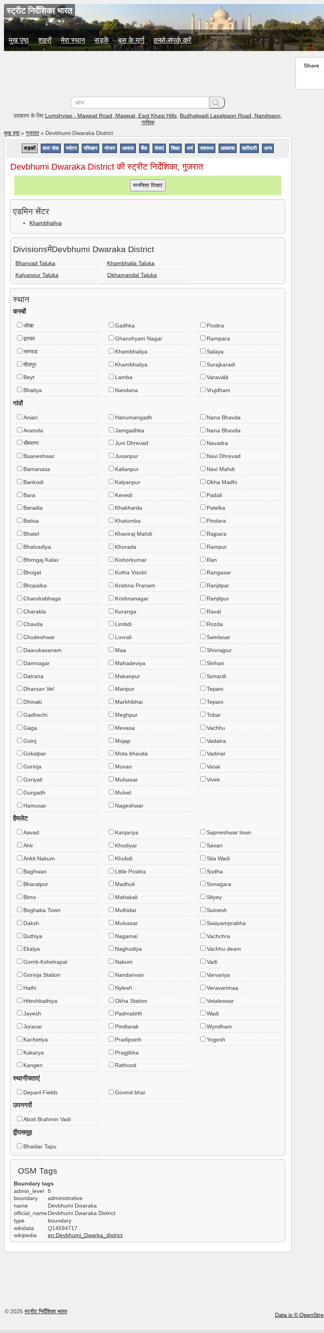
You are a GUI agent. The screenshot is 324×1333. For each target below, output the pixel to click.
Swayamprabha (226, 923)
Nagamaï (126, 936)
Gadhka (125, 325)
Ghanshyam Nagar (138, 338)
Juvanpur (126, 456)
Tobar (214, 715)
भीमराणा (31, 443)
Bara (29, 495)
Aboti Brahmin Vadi (47, 1119)
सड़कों (30, 148)
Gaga (30, 728)
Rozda (215, 624)
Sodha (215, 871)
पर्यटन (71, 148)
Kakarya (33, 1052)
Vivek (213, 779)
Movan (123, 766)
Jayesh (32, 1013)
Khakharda (128, 508)
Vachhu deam (224, 949)
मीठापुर (29, 364)
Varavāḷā (217, 377)
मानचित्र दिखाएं (147, 185)
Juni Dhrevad (131, 443)
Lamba (123, 377)
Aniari (30, 417)
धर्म (190, 148)
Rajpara (216, 534)
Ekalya (31, 949)
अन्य (268, 148)
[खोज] (217, 102)
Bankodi (33, 482)
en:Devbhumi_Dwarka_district (85, 1235)
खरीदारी (249, 148)
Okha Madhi (222, 482)
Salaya (215, 351)
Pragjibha (127, 1052)
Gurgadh (34, 792)
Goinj (29, 741)
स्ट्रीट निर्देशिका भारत (45, 1311)
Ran (212, 560)
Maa (120, 650)
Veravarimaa (222, 988)
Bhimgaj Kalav (41, 560)
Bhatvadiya (37, 547)
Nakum (124, 962)
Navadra (217, 443)
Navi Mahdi (221, 469)
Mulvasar (126, 779)
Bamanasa (36, 469)
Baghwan (35, 871)
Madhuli (125, 884)
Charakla (34, 611)
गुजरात (32, 133)
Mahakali (126, 897)
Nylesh (123, 988)
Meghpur (126, 715)
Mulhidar (126, 910)
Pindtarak (127, 1026)
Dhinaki (32, 702)
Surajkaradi (221, 364)
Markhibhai (129, 702)
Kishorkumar (131, 560)
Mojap (122, 741)
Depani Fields (40, 1092)
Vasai (213, 766)
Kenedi (123, 495)
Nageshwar (129, 805)
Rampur (217, 547)
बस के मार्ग (131, 40)
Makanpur (127, 676)
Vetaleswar (220, 1001)
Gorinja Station (41, 975)
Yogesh (216, 1039)
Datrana (33, 676)
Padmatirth (128, 1013)
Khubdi (123, 858)
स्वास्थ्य (206, 148)
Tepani (215, 689)
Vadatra (216, 741)
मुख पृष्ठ (19, 40)
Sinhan (215, 663)
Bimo (29, 897)
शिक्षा (175, 148)
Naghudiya (128, 949)
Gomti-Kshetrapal (45, 962)
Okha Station (131, 1001)
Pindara (216, 521)
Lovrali (123, 637)
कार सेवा (51, 148)
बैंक (144, 148)
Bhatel (31, 534)
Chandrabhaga (42, 598)
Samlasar (218, 637)
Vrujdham (218, 390)
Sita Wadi (218, 858)
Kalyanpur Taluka (36, 275)
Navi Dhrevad (224, 456)
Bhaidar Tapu (40, 1146)
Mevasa (125, 728)
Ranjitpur (218, 598)
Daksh (31, 923)
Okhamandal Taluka (132, 275)
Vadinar (216, 753)
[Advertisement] (148, 75)
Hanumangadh (133, 417)
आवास (128, 148)
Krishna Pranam (135, 585)
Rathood (125, 1065)
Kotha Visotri (131, 572)
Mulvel (123, 792)
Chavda (33, 624)
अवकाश (227, 148)
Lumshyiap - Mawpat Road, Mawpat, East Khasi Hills (111, 115)
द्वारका (29, 338)
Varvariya (218, 975)
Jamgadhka (129, 430)
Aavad (31, 832)
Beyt (28, 377)
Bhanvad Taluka (35, 263)
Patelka (216, 508)
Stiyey (214, 897)
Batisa (31, 521)
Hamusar (34, 805)
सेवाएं (159, 148)
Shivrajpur (219, 650)
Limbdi (123, 624)
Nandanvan (129, 975)
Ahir (28, 845)
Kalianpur (127, 469)
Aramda (33, 430)
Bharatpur (35, 884)
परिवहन (90, 148)
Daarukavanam (42, 650)
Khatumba (128, 521)
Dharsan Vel (38, 689)
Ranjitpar (218, 585)
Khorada (125, 547)
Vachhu (216, 728)
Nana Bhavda (224, 417)
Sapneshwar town (229, 832)
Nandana (126, 390)
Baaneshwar (39, 456)
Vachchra (218, 936)
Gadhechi (35, 715)
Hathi (29, 988)
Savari (214, 845)
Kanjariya (126, 832)
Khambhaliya (45, 223)
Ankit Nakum (39, 858)
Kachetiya (35, 1039)
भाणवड (30, 351)
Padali (214, 495)
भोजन (109, 148)
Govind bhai (130, 1092)
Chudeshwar (39, 637)
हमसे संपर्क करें (172, 40)
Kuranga (125, 611)
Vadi (212, 962)
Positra (215, 325)
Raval (214, 611)
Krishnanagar (132, 598)
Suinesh (217, 910)
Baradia (33, 508)
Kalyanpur (127, 482)
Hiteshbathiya (40, 1001)
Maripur (124, 689)
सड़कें (101, 40)
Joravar (32, 1026)
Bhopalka (35, 585)
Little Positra (130, 871)
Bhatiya (32, 390)
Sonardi (216, 676)
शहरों (44, 40)
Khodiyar (126, 845)
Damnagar (36, 663)
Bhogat (32, 572)
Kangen (33, 1065)
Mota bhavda (131, 753)
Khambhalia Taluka (130, 263)
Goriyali (32, 779)
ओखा (28, 325)
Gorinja (32, 766)
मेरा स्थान (73, 40)
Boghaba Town (41, 910)
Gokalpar (34, 753)
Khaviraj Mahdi (133, 534)
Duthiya (32, 936)
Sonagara (219, 884)
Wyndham (219, 1026)
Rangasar (219, 572)
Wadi (213, 1013)
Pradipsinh (128, 1039)
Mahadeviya (130, 663)
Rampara (218, 338)
